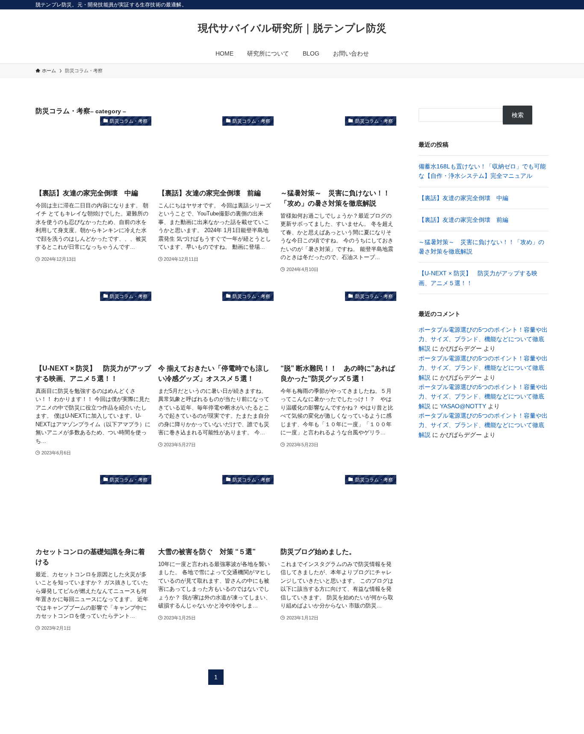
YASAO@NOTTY (463, 406)
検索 (518, 115)
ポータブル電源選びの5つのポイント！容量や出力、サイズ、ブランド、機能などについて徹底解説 (483, 339)
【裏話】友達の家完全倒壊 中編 (463, 198)
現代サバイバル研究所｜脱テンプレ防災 (292, 28)
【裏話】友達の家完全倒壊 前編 (463, 219)
